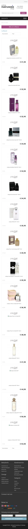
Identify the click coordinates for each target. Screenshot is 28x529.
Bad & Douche (17, 488)
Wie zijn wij (3, 469)
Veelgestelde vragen (18, 471)
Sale (15, 490)
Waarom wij (3, 471)
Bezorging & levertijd (18, 474)
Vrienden (14, 526)
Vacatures (3, 477)
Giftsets (16, 484)
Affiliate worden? (5, 479)
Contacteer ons (4, 465)
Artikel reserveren (5, 481)
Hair (15, 486)
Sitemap (23, 525)
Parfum (15, 481)
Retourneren (16, 473)
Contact (25, 1)
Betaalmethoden (17, 465)
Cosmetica (16, 483)
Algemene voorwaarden (19, 467)
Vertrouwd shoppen (5, 467)
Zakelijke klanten (4, 483)
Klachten (16, 469)
